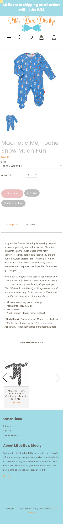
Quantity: (7, 175)
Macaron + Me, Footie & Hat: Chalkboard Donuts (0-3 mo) (16, 395)
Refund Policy (11, 435)
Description (11, 224)
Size (3, 162)
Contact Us (10, 426)
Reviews (30, 224)
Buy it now (32, 193)
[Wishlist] (31, 37)
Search (8, 431)
